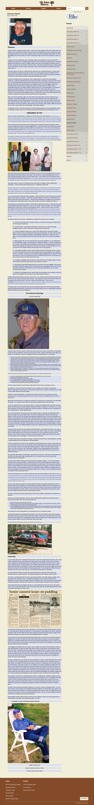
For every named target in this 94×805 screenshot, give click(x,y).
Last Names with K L (77, 134)
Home (13, 8)
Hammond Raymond (73, 61)
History (28, 8)
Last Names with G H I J (77, 43)
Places (59, 8)
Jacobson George (72, 104)
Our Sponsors (27, 787)
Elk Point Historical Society (13, 784)
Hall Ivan (69, 58)
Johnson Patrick (71, 123)
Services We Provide (29, 790)
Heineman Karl (71, 69)
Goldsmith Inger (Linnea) (74, 50)
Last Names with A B (77, 31)
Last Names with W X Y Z (77, 152)
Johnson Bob (71, 119)
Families (77, 156)
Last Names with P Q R (77, 145)
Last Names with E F (77, 39)
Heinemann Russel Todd (74, 78)
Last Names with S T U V (77, 149)
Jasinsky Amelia (71, 111)
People (43, 8)
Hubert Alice (70, 93)
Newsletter (84, 798)
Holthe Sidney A (71, 89)
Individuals (77, 28)
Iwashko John (71, 100)
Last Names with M (77, 137)
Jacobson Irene (71, 108)
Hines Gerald (70, 85)
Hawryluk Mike (71, 65)
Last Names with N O (77, 141)
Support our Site (10, 790)
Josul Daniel (70, 126)
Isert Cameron (71, 96)
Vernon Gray (70, 130)
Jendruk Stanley (71, 115)
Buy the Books (10, 793)
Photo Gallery (9, 796)
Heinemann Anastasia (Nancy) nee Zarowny (75, 73)
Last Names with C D (77, 35)
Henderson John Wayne (74, 81)
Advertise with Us (10, 787)
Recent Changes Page (12, 798)
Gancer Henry (71, 46)
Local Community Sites (29, 784)
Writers (77, 160)
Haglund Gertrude (72, 54)
